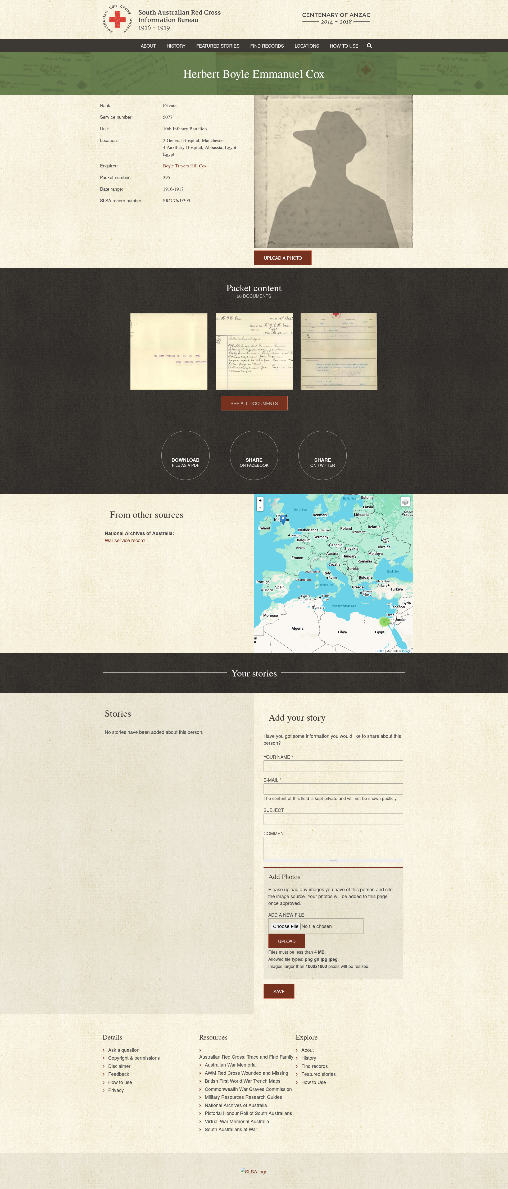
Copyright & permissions (134, 1057)
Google (406, 651)
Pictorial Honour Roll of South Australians (248, 1112)
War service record (125, 540)
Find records (314, 1065)
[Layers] (405, 501)
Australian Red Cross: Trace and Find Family (246, 1056)
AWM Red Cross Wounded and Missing (246, 1072)
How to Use (344, 45)
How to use (120, 1081)
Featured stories (217, 45)
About (148, 45)
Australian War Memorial (231, 1064)
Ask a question (123, 1049)
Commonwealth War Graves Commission (248, 1088)
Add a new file (286, 914)
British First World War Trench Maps (242, 1080)
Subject (274, 810)
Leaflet (379, 651)
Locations (307, 45)
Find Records (267, 45)
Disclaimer (119, 1065)
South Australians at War (231, 1129)
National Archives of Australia (236, 1104)
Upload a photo (283, 257)
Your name (278, 756)
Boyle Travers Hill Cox (185, 165)
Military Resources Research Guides (243, 1096)
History (176, 45)
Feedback (118, 1073)
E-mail (273, 779)
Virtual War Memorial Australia (237, 1121)
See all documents (254, 403)
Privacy (116, 1089)
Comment (275, 833)
